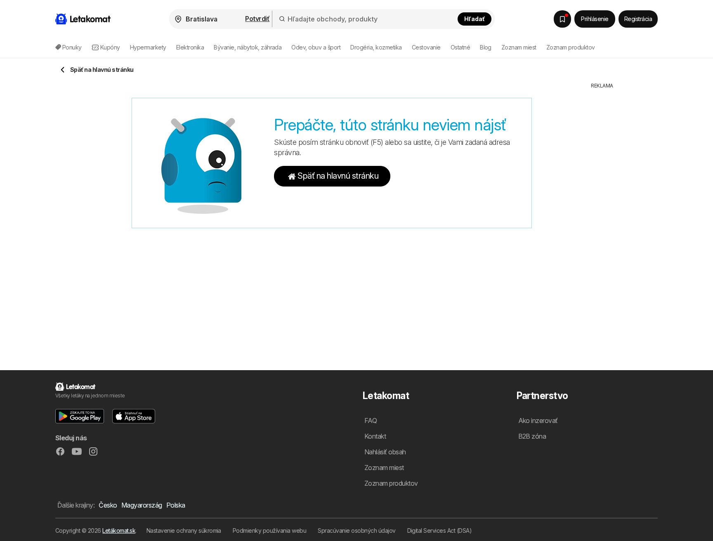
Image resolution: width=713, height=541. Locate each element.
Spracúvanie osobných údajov (356, 530)
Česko (108, 505)
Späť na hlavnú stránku (337, 176)
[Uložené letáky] (562, 19)
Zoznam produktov (570, 47)
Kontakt (375, 436)
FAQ (370, 420)
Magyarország (141, 505)
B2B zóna (532, 436)
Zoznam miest (518, 47)
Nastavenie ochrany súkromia (183, 530)
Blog (485, 47)
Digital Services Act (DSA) (439, 530)
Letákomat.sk (118, 530)
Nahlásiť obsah (385, 452)
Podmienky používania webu (269, 530)
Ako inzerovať (538, 420)
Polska (175, 505)
